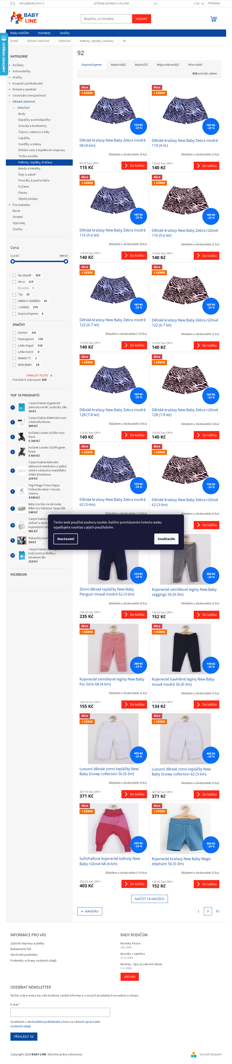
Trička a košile (28, 156)
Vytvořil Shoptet (211, 1054)
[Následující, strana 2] (208, 911)
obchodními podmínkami (43, 1022)
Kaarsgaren (30, 339)
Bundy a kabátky (29, 168)
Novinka (26, 288)
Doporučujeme (30, 313)
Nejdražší (141, 65)
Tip (23, 294)
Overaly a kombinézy (32, 126)
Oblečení (23, 108)
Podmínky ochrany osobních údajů (33, 960)
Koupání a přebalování (28, 83)
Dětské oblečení (24, 101)
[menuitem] (20, 33)
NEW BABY (28, 365)
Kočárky (18, 65)
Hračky (17, 77)
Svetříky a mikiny (29, 144)
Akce (25, 282)
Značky (17, 229)
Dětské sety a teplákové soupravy (41, 150)
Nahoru (92, 911)
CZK (197, 4)
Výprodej (19, 223)
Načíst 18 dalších (149, 899)
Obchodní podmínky (24, 955)
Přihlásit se (24, 1036)
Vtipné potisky (28, 199)
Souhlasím (166, 538)
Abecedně (195, 65)
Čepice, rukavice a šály (33, 132)
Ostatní (18, 217)
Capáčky (24, 138)
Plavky (22, 193)
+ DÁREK (28, 307)
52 (217, 911)
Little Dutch (28, 352)
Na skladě (29, 275)
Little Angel (30, 345)
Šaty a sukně (27, 174)
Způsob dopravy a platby (111, 4)
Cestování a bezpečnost (29, 95)
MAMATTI (27, 358)
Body (21, 114)
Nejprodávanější (168, 65)
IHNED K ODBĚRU (32, 301)
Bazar (16, 211)
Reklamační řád (20, 949)
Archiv (129, 977)
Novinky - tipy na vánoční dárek (141, 964)
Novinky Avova (130, 943)
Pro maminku (21, 205)
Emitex (27, 333)
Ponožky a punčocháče (34, 180)
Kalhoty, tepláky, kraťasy (35, 162)
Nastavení (65, 538)
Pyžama (23, 186)
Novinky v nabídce (133, 954)
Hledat (141, 19)
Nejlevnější (118, 65)
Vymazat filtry (37, 375)
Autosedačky (22, 71)
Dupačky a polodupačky (34, 120)
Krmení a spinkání (24, 89)
